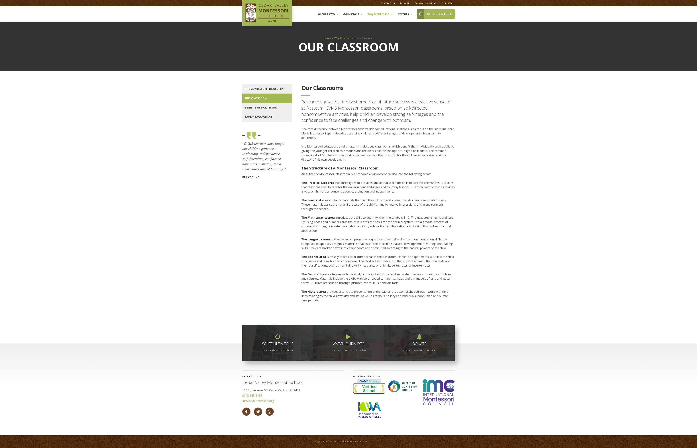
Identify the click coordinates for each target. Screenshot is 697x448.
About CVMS (326, 14)
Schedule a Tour (439, 14)
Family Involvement (258, 116)
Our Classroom (256, 98)
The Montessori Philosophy (264, 89)
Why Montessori (378, 14)
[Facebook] (246, 412)
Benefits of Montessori (261, 107)
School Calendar (426, 3)
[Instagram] (270, 412)
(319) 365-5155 (252, 396)
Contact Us (388, 3)
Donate (405, 3)
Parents (403, 14)
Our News (448, 3)
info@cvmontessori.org (258, 401)
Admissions (351, 14)
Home (327, 38)
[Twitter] (258, 412)
